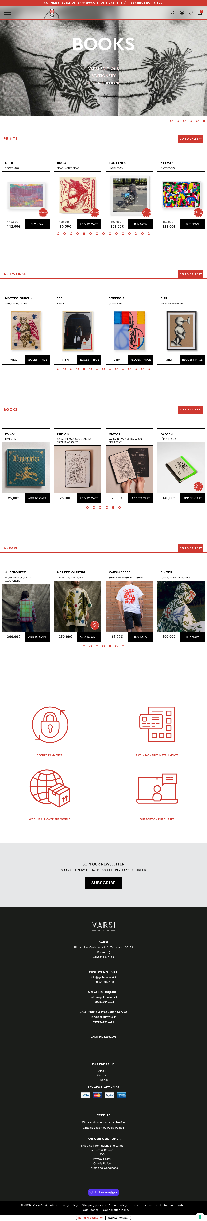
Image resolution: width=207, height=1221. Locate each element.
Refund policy (117, 1205)
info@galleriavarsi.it (103, 977)
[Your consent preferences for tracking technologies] (200, 1217)
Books (103, 44)
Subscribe (103, 882)
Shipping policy (93, 1205)
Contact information (172, 1205)
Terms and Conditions (103, 1168)
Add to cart (89, 224)
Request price (37, 359)
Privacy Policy (102, 1159)
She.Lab (102, 1075)
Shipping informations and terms (102, 1145)
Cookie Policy (102, 1163)
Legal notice (90, 1209)
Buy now (37, 224)
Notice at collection (90, 1218)
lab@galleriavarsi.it (103, 1016)
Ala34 (102, 1070)
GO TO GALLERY (190, 548)
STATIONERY (104, 76)
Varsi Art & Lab (43, 1205)
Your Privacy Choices (118, 1218)
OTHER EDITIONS (103, 83)
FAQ (102, 1154)
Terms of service (142, 1205)
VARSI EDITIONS (103, 69)
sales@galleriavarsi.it (103, 997)
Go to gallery (190, 138)
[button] (171, 121)
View (13, 359)
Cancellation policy (116, 1209)
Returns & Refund (102, 1150)
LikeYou (103, 1079)
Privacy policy (68, 1205)
